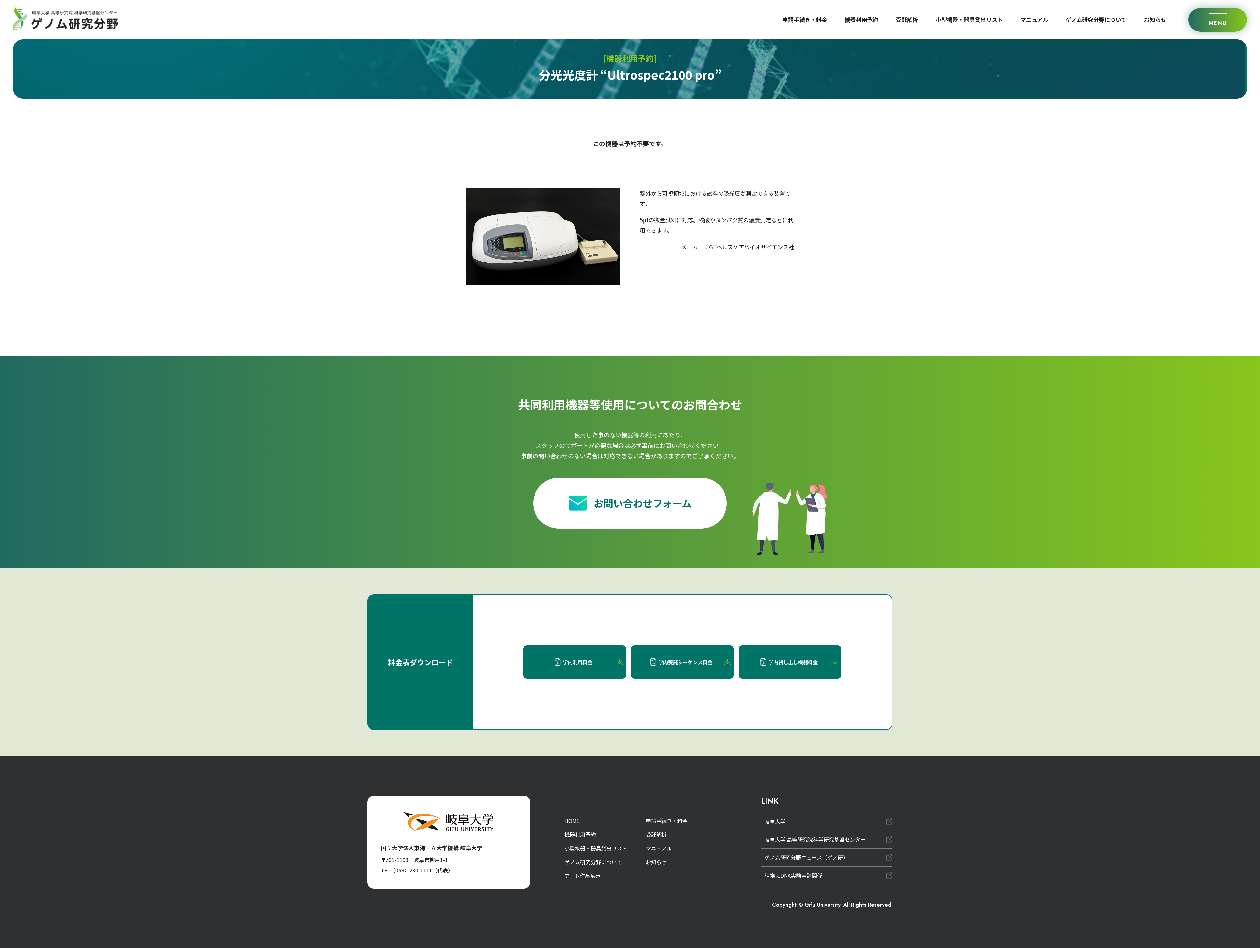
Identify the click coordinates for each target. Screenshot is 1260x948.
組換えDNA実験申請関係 (793, 875)
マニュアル (1034, 19)
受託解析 (907, 19)
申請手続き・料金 (805, 19)
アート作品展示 (582, 876)
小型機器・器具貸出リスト (969, 19)
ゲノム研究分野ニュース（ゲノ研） (806, 857)
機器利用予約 (861, 19)
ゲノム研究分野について (1096, 19)
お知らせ (1155, 19)
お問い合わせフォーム (643, 503)
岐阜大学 (775, 821)
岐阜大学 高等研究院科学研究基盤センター (815, 839)
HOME (571, 821)
